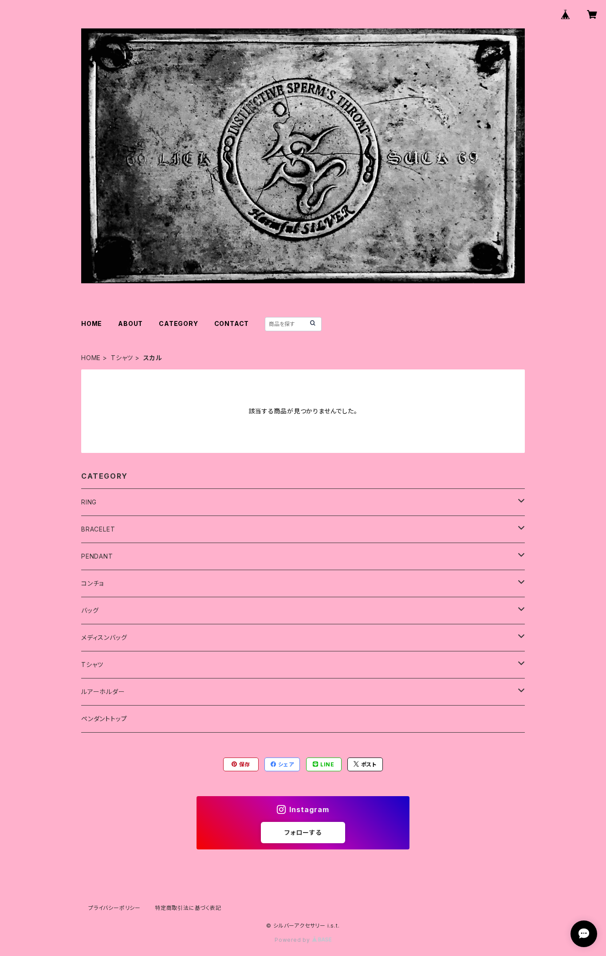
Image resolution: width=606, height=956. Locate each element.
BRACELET (98, 529)
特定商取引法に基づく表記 (188, 907)
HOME (91, 323)
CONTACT (231, 323)
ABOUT (130, 323)
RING (89, 502)
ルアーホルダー (103, 691)
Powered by (293, 939)
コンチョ (92, 583)
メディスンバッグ (104, 637)
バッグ (89, 610)
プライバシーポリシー (114, 907)
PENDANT (97, 556)
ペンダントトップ (104, 718)
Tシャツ (122, 357)
